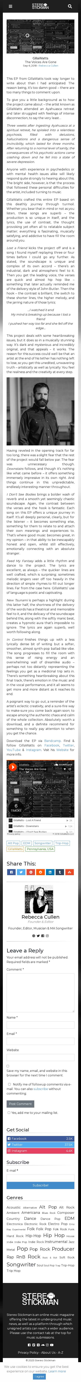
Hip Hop (54, 1235)
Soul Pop (49, 1265)
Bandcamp (52, 741)
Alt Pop (48, 1207)
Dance (30, 1218)
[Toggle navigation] (12, 6)
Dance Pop (50, 1219)
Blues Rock (48, 1213)
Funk (71, 1229)
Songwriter (21, 1264)
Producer (63, 1249)
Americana (30, 1213)
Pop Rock (40, 1249)
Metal (11, 1249)
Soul (40, 1265)
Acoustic (14, 1207)
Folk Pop (44, 1229)
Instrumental (56, 1242)
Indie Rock (36, 1242)
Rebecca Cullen (48, 65)
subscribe (41, 1089)
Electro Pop (58, 1224)
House (70, 1236)
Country (13, 1219)
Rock (34, 1256)
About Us (48, 1352)
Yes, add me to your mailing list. (34, 1113)
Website (62, 750)
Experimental (19, 1229)
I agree (39, 1376)
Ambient (13, 1213)
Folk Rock (60, 1229)
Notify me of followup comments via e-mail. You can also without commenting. (39, 1089)
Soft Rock (67, 1257)
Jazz (71, 1242)
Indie (10, 1241)
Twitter (68, 745)
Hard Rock (15, 1236)
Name (12, 1017)
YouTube (14, 750)
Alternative (30, 1207)
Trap (57, 1265)
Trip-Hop (67, 1265)
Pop (22, 1248)
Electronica (15, 1224)
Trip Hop (14, 1271)
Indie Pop (20, 1241)
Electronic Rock (35, 1224)
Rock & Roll (50, 1257)
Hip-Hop (33, 1235)
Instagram (33, 750)
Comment (15, 969)
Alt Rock (66, 1207)
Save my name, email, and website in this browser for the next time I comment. (37, 1073)
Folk (31, 1229)
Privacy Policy (28, 1352)
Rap (10, 1257)
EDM (69, 1218)
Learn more (57, 1371)
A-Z (60, 1352)
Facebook (51, 745)
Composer (65, 1213)
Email (12, 1034)
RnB (20, 1257)
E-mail (12, 1170)
